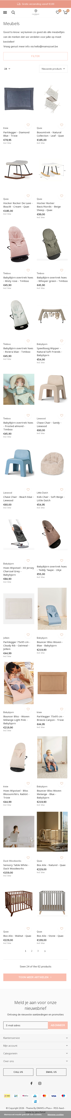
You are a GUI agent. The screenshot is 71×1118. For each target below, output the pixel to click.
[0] (65, 12)
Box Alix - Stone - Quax (50, 935)
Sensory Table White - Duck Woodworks (16, 866)
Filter (35, 56)
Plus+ (49, 1108)
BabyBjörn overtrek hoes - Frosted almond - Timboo (18, 426)
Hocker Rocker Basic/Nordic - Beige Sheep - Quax (49, 206)
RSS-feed (59, 1108)
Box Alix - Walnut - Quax (17, 935)
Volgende (45, 951)
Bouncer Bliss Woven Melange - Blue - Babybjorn (49, 794)
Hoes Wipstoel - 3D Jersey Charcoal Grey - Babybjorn (18, 571)
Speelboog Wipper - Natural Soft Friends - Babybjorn (49, 352)
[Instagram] (39, 1083)
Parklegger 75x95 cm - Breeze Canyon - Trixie (50, 718)
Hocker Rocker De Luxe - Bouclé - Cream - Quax (18, 204)
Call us (18, 1072)
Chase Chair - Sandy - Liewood (49, 424)
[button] (5, 12)
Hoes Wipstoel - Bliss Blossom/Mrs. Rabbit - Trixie (16, 794)
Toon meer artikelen (33, 977)
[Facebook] (31, 1083)
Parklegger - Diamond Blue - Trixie (16, 134)
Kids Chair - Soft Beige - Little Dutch (51, 498)
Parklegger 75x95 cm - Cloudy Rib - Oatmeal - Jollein (16, 645)
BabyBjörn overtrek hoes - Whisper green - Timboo (52, 279)
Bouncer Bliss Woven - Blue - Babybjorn (50, 643)
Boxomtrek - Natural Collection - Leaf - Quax (50, 134)
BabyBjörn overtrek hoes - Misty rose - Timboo (18, 279)
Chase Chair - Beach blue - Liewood (18, 498)
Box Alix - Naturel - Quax (51, 865)
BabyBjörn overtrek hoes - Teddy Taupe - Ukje (52, 568)
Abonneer (58, 1025)
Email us (51, 1072)
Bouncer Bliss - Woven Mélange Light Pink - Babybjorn (16, 720)
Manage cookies (56, 1114)
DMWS (40, 1108)
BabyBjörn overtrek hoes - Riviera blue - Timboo (18, 350)
